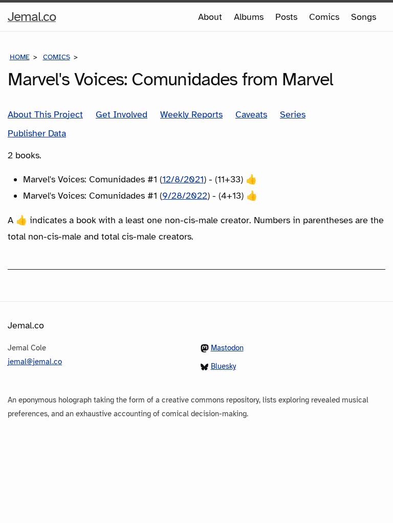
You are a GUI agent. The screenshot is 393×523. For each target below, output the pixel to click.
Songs (363, 16)
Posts (286, 16)
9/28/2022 (184, 195)
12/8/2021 (183, 179)
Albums (249, 16)
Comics (324, 16)
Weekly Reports (191, 114)
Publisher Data (37, 133)
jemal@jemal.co (35, 361)
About (210, 16)
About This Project (45, 114)
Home (20, 57)
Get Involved (121, 114)
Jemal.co (32, 19)
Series (292, 114)
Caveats (251, 114)
